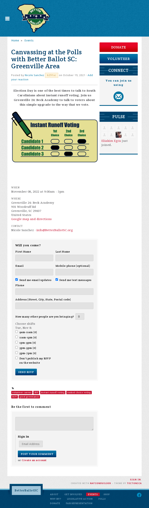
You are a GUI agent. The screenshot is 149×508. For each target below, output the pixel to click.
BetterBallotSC (26, 490)
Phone (19, 285)
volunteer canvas (21, 392)
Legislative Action (80, 498)
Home (15, 40)
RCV (14, 397)
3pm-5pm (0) (27, 348)
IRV (36, 392)
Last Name (62, 251)
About (54, 494)
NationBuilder (100, 483)
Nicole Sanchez (34, 75)
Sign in (135, 479)
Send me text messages (75, 280)
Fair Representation (79, 503)
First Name (23, 251)
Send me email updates (35, 280)
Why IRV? (55, 498)
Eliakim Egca (111, 141)
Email (19, 266)
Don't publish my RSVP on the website (35, 360)
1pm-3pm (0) (27, 342)
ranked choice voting (79, 392)
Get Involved (73, 494)
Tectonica (134, 483)
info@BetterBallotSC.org (54, 230)
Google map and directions (31, 219)
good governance (29, 397)
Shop (107, 494)
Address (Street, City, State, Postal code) (43, 299)
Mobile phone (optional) (72, 266)
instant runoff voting (53, 392)
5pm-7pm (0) (27, 353)
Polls (102, 498)
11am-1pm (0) (28, 337)
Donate (118, 47)
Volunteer (118, 58)
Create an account (34, 460)
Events (29, 40)
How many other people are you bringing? (44, 316)
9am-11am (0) (28, 332)
